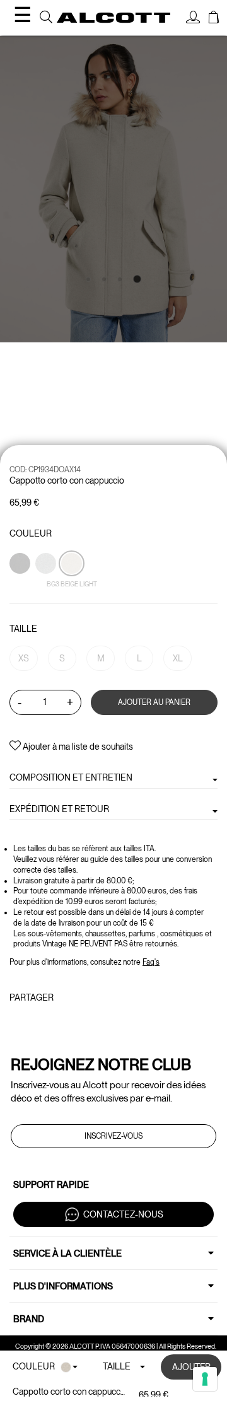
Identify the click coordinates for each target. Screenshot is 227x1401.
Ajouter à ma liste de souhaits (77, 746)
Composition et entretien (70, 777)
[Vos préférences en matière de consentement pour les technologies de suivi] (205, 1379)
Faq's (151, 962)
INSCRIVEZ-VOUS (113, 1136)
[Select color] (20, 585)
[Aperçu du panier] (214, 19)
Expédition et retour (59, 809)
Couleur (30, 533)
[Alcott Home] (113, 18)
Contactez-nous (123, 1214)
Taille (23, 629)
